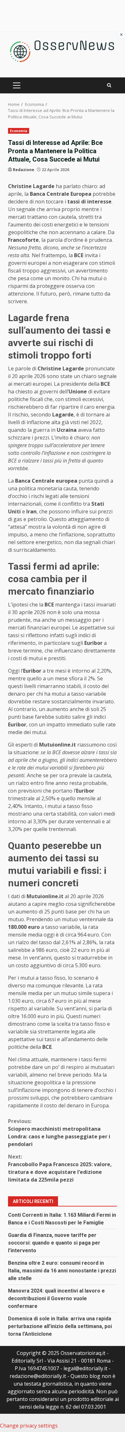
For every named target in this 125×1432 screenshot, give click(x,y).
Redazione (23, 169)
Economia (18, 131)
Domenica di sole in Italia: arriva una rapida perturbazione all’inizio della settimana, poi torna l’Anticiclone (60, 1326)
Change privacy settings (29, 1425)
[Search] (109, 85)
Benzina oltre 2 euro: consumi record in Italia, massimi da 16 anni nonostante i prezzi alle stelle (62, 1270)
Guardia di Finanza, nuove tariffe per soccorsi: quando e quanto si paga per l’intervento (54, 1243)
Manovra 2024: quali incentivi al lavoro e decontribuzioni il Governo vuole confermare (56, 1298)
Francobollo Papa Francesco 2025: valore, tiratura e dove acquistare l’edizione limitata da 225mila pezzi (60, 1168)
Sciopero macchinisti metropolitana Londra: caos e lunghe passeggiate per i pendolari (59, 1133)
